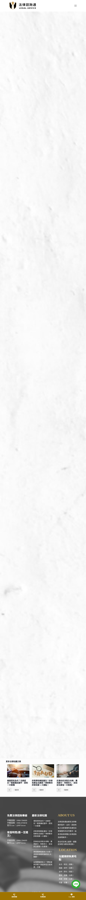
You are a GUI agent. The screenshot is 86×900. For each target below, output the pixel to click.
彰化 (65, 872)
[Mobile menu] (75, 5)
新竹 (65, 868)
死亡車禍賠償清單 (32, 373)
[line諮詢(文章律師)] (43, 390)
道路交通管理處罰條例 (45, 235)
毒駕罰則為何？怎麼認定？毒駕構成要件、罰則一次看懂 (17, 783)
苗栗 (71, 868)
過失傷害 (51, 344)
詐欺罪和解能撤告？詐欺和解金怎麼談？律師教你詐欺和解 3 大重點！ (42, 783)
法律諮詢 (19, 713)
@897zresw (32, 733)
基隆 (71, 864)
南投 (71, 872)
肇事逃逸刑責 (42, 203)
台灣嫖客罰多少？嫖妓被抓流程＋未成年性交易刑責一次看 (42, 864)
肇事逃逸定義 (31, 105)
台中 (60, 872)
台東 (71, 879)
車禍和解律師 (65, 576)
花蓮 (60, 882)
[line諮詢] (76, 884)
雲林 (60, 875)
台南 (71, 875)
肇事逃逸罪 (23, 91)
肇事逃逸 (48, 138)
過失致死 (61, 344)
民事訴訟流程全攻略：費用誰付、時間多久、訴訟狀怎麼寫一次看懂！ (67, 783)
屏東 (65, 879)
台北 (60, 864)
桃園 (60, 868)
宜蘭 (65, 882)
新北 (65, 864)
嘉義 (65, 875)
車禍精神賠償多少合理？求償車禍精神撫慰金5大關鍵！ (42, 854)
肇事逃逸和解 (35, 214)
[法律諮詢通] (22, 5)
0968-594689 (27, 726)
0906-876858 (27, 729)
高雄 (60, 879)
